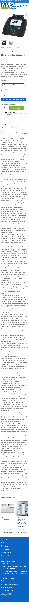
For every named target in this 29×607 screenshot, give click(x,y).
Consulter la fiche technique (13, 85)
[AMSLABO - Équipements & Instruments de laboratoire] (8, 6)
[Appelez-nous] (6, 594)
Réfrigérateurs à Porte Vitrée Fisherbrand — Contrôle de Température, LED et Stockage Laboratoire (22, 522)
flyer (5, 89)
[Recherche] (23, 6)
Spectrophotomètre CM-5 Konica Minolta (7, 519)
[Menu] (26, 6)
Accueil (3, 47)
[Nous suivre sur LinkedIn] (9, 594)
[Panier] (18, 6)
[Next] (25, 25)
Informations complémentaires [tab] (9, 127)
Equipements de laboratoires (9, 49)
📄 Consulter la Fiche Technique (13, 99)
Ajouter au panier (17, 108)
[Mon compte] (20, 6)
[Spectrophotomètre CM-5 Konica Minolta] (7, 508)
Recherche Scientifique (13, 47)
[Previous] (3, 25)
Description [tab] (4, 124)
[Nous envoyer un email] (3, 594)
